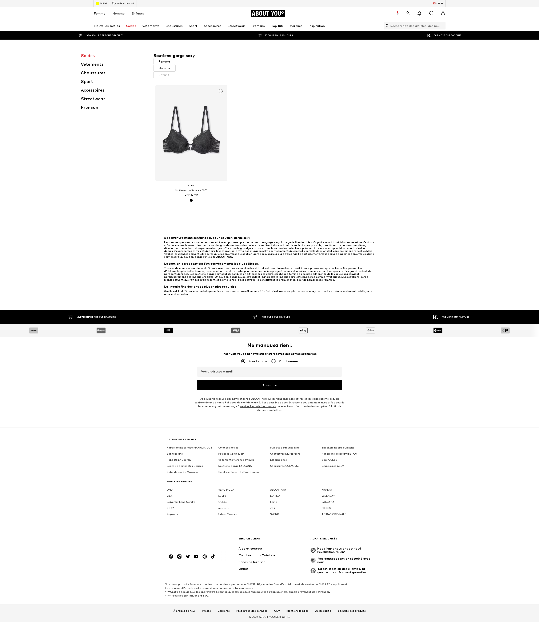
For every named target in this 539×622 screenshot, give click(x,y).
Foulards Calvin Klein (231, 453)
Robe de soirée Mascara (182, 472)
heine (273, 502)
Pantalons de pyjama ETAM (339, 453)
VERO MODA (226, 489)
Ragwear (172, 514)
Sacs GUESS (329, 460)
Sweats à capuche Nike (285, 447)
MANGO (327, 489)
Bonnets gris (175, 453)
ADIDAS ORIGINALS (334, 514)
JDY (272, 508)
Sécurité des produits (352, 610)
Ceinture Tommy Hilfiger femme (239, 472)
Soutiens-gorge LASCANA (235, 466)
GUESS (222, 502)
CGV (277, 610)
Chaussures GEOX (333, 466)
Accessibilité (323, 610)
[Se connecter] (407, 13)
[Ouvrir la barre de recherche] (386, 26)
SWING (274, 514)
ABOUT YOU (278, 489)
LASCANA (328, 502)
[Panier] (443, 13)
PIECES (326, 508)
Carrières (224, 610)
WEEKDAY (328, 496)
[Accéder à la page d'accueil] (190, 540)
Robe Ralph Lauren (179, 460)
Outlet (103, 3)
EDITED (275, 496)
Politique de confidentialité (242, 402)
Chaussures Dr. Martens (285, 453)
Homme (119, 13)
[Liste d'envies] (431, 13)
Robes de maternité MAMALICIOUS (189, 447)
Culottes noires (228, 447)
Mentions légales (297, 610)
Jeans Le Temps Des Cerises (185, 466)
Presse (206, 610)
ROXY (170, 508)
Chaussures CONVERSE (285, 466)
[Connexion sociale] (170, 556)
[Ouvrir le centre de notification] (419, 13)
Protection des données (251, 610)
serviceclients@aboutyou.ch (258, 406)
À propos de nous (184, 610)
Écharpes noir (278, 460)
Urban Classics (227, 514)
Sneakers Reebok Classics (338, 447)
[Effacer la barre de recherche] (442, 25)
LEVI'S (222, 496)
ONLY (170, 489)
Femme (99, 13)
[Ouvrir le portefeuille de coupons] (395, 13)
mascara (223, 508)
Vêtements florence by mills (236, 460)
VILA (169, 496)
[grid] (305, 152)
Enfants (138, 13)
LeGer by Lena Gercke (181, 502)
